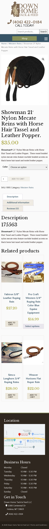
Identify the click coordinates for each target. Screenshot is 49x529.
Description (12, 196)
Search (43, 31)
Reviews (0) (13, 208)
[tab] (12, 197)
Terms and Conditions (39, 525)
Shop (24, 38)
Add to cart (18, 179)
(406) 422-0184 (27, 22)
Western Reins (15, 44)
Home (4, 44)
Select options (32, 326)
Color (5, 167)
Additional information (18, 202)
